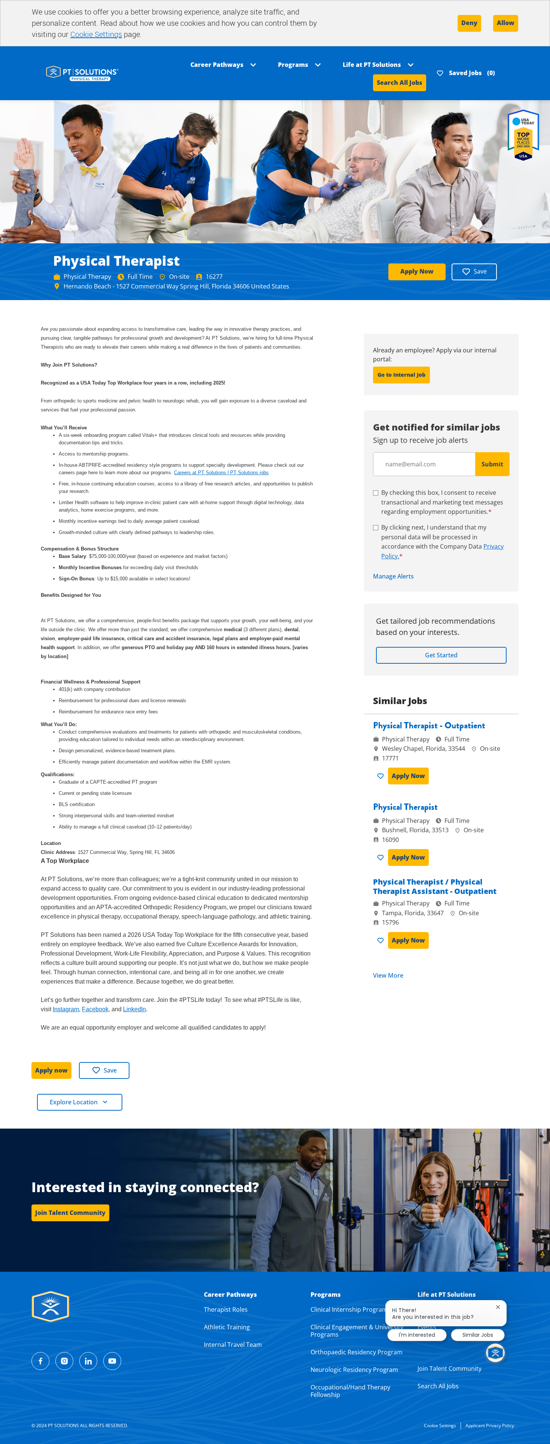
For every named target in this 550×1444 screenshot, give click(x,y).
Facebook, (96, 1009)
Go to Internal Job (401, 374)
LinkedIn (134, 1009)
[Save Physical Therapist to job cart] (382, 857)
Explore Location (74, 1102)
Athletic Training (227, 1327)
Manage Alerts (393, 576)
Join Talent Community (450, 1368)
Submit (492, 464)
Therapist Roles (226, 1309)
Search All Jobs (399, 82)
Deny (469, 23)
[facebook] (40, 1361)
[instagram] (64, 1361)
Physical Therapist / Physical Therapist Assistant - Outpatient (434, 886)
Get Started (441, 655)
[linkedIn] (88, 1361)
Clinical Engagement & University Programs (357, 1331)
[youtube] (112, 1361)
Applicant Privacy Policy (489, 1425)
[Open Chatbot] (495, 1353)
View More (388, 975)
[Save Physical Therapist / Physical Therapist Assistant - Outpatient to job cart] (382, 940)
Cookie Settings (96, 34)
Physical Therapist (405, 807)
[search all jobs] (82, 73)
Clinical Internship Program (349, 1309)
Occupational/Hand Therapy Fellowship (350, 1391)
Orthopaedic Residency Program (357, 1352)
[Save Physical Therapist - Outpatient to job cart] (382, 776)
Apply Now (417, 271)
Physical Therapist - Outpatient (429, 725)
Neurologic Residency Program (354, 1370)
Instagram (66, 1009)
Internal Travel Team (233, 1344)
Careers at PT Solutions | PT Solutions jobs (221, 472)
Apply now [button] (51, 1070)
